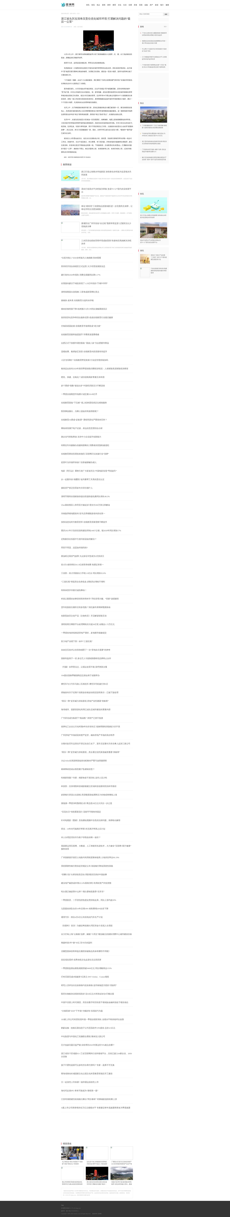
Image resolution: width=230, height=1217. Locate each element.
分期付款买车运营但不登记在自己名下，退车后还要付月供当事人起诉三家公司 (95, 743)
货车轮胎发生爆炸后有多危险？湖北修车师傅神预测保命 (86, 607)
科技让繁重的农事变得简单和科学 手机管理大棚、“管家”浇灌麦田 (90, 599)
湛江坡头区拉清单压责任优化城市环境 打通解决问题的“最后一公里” (97, 1184)
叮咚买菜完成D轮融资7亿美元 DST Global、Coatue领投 (85, 977)
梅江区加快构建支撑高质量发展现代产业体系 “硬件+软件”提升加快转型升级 (154, 158)
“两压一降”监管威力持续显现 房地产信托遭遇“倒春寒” (85, 701)
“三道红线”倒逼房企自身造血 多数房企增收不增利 (83, 582)
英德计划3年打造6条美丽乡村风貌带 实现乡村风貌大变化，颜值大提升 (121, 1184)
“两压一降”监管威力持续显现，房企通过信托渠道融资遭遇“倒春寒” (90, 752)
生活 (124, 5)
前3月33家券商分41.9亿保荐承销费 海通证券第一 (82, 565)
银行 (162, 5)
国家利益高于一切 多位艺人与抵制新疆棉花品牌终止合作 (86, 658)
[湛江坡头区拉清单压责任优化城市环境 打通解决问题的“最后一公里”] (97, 1179)
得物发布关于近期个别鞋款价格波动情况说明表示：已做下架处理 (89, 692)
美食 (135, 5)
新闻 (103, 5)
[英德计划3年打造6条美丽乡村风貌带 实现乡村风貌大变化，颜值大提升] (122, 1179)
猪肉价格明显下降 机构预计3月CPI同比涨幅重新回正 (84, 309)
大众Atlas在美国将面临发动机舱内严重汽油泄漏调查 (84, 761)
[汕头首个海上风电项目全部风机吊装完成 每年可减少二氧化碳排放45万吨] (97, 1159)
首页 (71, 13)
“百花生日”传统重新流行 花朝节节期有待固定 (81, 812)
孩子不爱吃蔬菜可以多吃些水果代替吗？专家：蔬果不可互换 (87, 1065)
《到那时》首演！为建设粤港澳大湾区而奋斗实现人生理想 (86, 926)
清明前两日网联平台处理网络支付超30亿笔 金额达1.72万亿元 (88, 624)
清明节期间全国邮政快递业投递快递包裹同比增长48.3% (85, 496)
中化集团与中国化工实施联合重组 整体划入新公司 (83, 1036)
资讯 (87, 5)
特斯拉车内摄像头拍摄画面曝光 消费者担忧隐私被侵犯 (85, 445)
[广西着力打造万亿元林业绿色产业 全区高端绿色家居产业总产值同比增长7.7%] (122, 1159)
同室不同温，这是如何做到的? (74, 547)
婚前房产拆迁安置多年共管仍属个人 (77, 488)
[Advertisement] (97, 1127)
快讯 (93, 5)
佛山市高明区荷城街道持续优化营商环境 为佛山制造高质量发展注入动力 (72, 1184)
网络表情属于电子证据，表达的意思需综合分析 (82, 428)
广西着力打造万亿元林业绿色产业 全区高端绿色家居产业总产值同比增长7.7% (121, 1164)
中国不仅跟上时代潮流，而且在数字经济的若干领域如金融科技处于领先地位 (94, 1002)
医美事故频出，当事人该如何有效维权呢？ (80, 411)
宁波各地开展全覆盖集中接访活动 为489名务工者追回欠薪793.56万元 (153, 134)
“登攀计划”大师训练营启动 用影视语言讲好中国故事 (84, 874)
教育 (114, 5)
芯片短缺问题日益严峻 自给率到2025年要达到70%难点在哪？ (88, 1045)
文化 (119, 5)
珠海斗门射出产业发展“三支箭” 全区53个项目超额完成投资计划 (159, 257)
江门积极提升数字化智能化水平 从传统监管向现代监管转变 (154, 58)
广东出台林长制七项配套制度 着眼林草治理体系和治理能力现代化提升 (154, 34)
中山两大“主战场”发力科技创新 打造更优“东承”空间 (154, 50)
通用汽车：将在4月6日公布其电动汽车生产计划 (82, 917)
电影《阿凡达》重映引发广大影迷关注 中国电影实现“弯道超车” (89, 471)
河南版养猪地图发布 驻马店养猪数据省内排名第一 (83, 513)
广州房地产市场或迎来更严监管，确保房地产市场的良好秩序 (87, 735)
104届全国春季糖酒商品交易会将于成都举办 (80, 675)
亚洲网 (63, 1208)
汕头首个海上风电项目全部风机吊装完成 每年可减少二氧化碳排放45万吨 (97, 1164)
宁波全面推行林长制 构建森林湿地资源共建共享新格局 (159, 271)
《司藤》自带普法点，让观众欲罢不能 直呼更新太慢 (84, 667)
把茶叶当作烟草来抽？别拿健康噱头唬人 (79, 462)
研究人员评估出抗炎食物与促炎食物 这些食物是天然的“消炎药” (89, 985)
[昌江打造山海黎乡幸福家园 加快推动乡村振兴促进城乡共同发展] (153, 213)
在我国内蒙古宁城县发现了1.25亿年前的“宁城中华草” (84, 283)
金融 (146, 5)
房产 (151, 5)
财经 (109, 5)
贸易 (140, 5)
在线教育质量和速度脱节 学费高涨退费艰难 (80, 334)
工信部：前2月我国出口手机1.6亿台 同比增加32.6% (83, 573)
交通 (130, 5)
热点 (98, 5)
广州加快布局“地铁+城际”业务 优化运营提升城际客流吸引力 (154, 150)
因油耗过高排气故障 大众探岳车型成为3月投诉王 (82, 556)
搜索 (166, 14)
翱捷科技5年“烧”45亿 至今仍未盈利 (76, 943)
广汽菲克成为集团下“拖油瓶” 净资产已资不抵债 (82, 718)
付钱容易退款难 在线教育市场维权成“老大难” (81, 326)
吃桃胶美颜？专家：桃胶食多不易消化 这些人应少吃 (84, 778)
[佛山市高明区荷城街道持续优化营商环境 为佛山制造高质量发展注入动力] (72, 1179)
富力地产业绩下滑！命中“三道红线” (77, 641)
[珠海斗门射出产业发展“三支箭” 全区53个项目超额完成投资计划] (145, 263)
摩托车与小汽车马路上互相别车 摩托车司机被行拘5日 (84, 684)
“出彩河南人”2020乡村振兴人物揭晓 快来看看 (81, 258)
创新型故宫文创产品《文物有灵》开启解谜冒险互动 (84, 616)
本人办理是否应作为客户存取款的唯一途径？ (81, 837)
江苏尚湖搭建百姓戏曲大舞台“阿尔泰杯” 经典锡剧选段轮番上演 (89, 1099)
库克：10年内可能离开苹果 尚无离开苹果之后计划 (83, 829)
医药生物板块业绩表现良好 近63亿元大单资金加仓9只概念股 (87, 994)
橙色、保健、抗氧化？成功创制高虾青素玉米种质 (83, 377)
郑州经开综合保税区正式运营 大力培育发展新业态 (83, 266)
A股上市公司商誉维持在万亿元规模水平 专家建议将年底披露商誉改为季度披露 (95, 1108)
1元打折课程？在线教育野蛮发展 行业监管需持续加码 (84, 360)
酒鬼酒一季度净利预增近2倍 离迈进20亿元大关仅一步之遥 (86, 803)
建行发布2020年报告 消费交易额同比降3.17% (80, 275)
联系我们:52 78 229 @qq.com (73, 1208)
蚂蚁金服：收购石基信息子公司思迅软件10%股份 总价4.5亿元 (88, 1028)
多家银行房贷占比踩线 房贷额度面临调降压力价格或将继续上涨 (89, 795)
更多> (165, 26)
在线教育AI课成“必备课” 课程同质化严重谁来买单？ (84, 420)
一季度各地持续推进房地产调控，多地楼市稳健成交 (84, 633)
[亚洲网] (69, 4)
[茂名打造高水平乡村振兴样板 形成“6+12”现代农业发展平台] (153, 238)
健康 (167, 5)
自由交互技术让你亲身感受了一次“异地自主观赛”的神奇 (85, 650)
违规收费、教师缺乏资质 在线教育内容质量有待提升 (84, 351)
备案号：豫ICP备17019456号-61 (70, 1211)
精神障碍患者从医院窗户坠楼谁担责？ (78, 769)
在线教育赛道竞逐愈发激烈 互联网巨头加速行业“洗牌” (85, 454)
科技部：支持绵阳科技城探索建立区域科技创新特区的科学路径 (88, 786)
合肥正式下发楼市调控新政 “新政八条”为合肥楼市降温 (85, 343)
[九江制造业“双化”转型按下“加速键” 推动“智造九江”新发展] (72, 1159)
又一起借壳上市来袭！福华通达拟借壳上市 (80, 1082)
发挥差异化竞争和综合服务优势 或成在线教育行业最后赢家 (87, 317)
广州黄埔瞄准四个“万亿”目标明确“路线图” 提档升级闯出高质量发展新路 (154, 126)
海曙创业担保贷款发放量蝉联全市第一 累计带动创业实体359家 (154, 42)
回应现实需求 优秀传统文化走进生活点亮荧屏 (81, 960)
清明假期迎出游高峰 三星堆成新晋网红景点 (80, 292)
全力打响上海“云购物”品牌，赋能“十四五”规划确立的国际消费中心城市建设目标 (96, 934)
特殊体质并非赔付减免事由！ (74, 590)
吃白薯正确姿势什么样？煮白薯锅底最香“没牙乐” (82, 891)
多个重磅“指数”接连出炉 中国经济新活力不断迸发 (83, 386)
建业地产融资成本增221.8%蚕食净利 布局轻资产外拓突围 (86, 883)
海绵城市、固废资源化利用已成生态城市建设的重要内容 (86, 709)
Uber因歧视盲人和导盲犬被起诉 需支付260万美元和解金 (85, 505)
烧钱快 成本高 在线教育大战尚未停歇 (77, 300)
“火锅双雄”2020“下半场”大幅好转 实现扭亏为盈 (82, 1011)
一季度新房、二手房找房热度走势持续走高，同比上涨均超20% (88, 900)
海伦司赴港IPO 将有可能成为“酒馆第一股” (79, 1091)
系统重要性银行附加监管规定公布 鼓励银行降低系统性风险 (87, 866)
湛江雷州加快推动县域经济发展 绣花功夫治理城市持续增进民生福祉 (154, 142)
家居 (156, 5)
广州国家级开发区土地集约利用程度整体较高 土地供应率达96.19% (90, 857)
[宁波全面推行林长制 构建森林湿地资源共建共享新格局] (145, 276)
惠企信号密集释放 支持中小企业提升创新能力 (81, 437)
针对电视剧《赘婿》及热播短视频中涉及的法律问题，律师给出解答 (90, 820)
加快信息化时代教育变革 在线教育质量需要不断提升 (84, 522)
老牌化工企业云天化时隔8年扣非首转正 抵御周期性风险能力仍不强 (90, 726)
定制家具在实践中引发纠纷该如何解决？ (79, 539)
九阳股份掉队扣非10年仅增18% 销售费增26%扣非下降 (84, 908)
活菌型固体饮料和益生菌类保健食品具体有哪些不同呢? (85, 951)
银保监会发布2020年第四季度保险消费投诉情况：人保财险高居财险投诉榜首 (94, 368)
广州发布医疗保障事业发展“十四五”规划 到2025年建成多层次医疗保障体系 (154, 66)
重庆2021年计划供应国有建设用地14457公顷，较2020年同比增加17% (91, 530)
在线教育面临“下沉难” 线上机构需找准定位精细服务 (84, 403)
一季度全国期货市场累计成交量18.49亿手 (79, 394)
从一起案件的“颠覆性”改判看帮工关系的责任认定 (82, 479)
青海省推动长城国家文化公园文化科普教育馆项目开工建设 (86, 1073)
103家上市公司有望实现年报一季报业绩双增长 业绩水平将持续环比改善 (92, 1019)
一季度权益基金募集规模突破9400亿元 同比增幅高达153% (86, 968)
